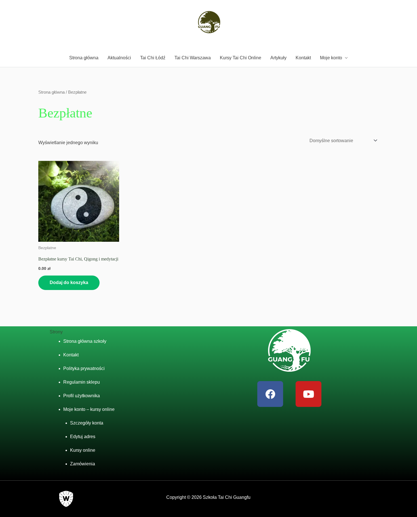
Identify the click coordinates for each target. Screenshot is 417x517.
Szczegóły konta (86, 423)
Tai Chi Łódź (152, 57)
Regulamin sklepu (81, 382)
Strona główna (83, 57)
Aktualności (119, 57)
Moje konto (331, 57)
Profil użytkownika (81, 395)
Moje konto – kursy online (89, 409)
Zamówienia (82, 463)
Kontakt (303, 57)
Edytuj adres (82, 436)
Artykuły (278, 57)
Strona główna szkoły (84, 341)
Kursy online (82, 450)
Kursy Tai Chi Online (240, 57)
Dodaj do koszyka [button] (69, 282)
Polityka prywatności (84, 368)
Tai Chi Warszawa (192, 57)
